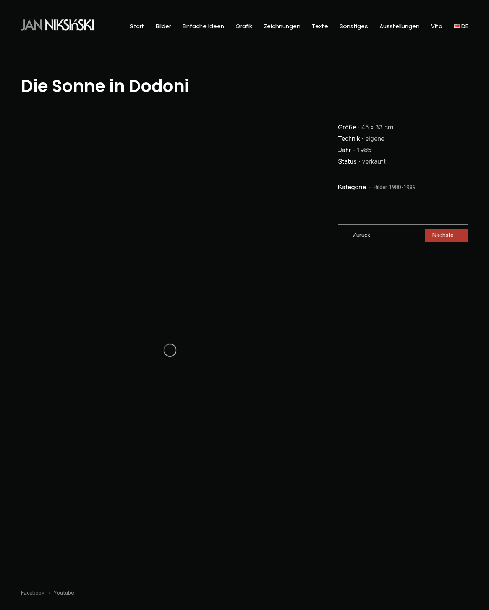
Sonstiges (354, 26)
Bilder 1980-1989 (395, 187)
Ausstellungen (399, 26)
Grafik (244, 26)
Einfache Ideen (203, 26)
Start (137, 26)
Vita (436, 26)
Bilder (163, 26)
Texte (320, 26)
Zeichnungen (282, 26)
